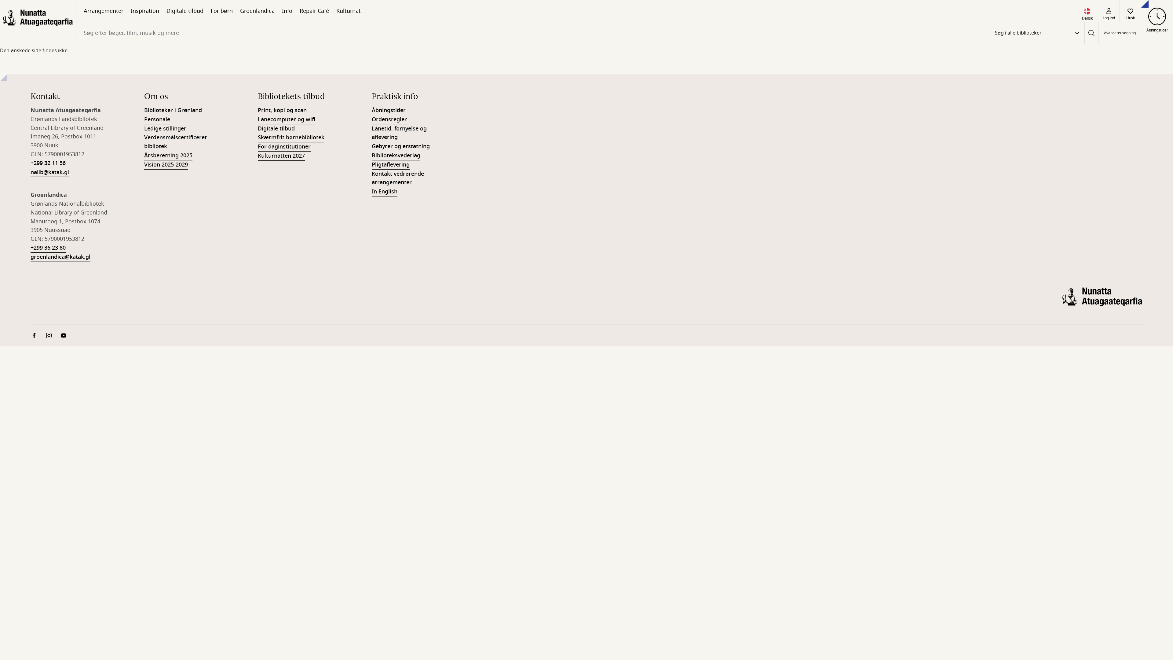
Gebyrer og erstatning (401, 146)
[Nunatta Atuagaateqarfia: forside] (38, 22)
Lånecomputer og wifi (286, 119)
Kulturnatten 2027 (281, 156)
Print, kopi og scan (282, 110)
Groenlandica (257, 11)
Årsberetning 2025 (168, 156)
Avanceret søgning (1120, 33)
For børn (222, 11)
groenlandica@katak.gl (60, 257)
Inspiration (145, 11)
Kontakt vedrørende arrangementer (398, 178)
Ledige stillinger (165, 129)
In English (384, 192)
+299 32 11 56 (48, 163)
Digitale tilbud (184, 11)
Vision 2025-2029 (166, 165)
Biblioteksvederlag (396, 156)
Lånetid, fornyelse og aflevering (399, 133)
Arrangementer (103, 11)
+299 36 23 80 (48, 248)
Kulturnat (348, 11)
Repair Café (314, 11)
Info (287, 11)
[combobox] (533, 33)
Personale (157, 119)
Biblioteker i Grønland (173, 110)
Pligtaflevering (391, 165)
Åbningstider (389, 110)
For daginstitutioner (284, 147)
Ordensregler (389, 119)
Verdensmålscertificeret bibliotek (175, 142)
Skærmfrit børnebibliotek (291, 137)
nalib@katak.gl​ (50, 172)
